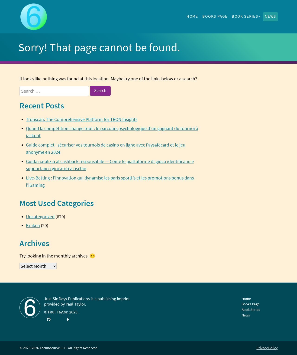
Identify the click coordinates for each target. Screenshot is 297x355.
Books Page (214, 16)
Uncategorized (40, 216)
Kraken (33, 225)
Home (192, 16)
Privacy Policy (267, 347)
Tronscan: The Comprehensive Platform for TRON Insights (81, 119)
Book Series (245, 16)
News (270, 16)
